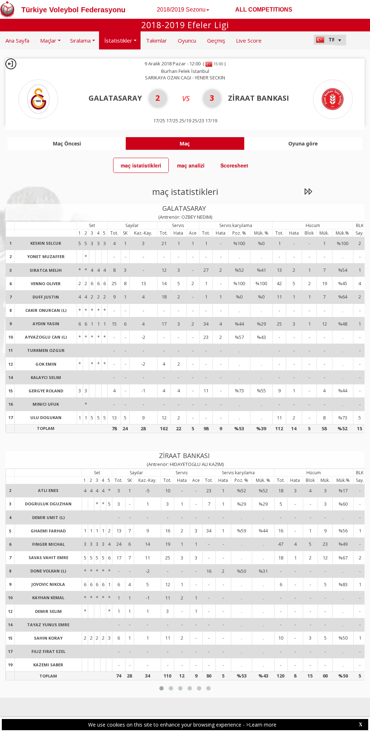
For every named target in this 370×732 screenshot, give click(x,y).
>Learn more (261, 724)
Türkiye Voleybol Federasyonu (73, 10)
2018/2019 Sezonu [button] (181, 9)
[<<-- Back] (10, 63)
